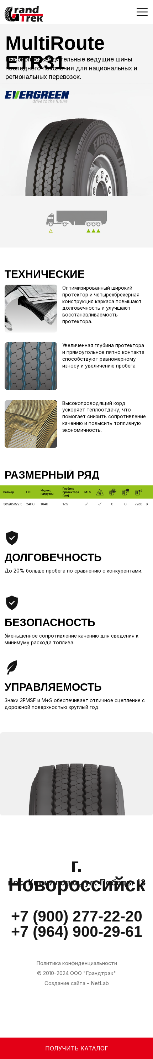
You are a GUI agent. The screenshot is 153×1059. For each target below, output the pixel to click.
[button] (142, 12)
